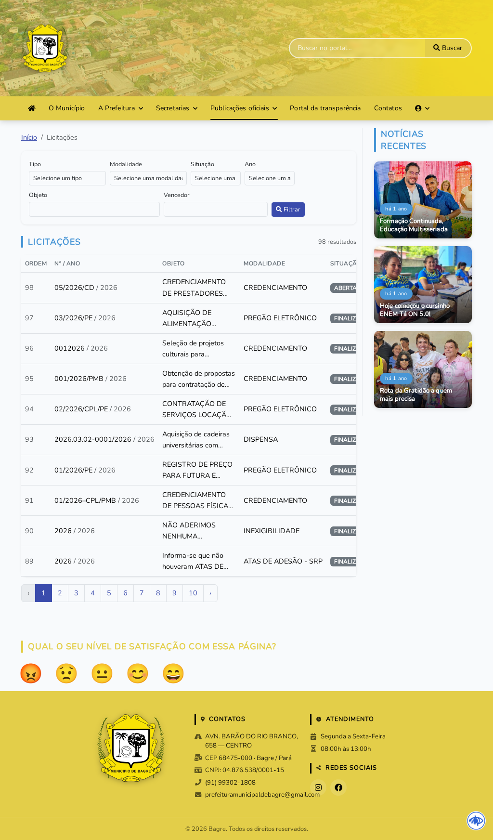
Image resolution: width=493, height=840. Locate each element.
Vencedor (177, 195)
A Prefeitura (116, 108)
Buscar (451, 47)
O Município (67, 108)
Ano (250, 164)
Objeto (38, 195)
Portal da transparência (325, 108)
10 (193, 593)
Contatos (388, 108)
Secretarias (173, 108)
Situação (202, 164)
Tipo (35, 164)
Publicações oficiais (239, 108)
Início (29, 137)
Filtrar (291, 209)
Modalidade (126, 164)
